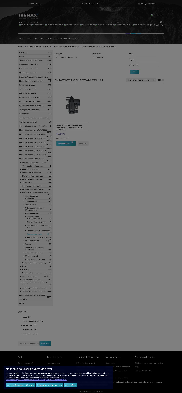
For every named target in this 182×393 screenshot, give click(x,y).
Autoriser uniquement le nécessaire (20, 385)
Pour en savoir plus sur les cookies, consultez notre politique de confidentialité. (36, 380)
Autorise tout (70, 385)
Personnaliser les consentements (49, 385)
